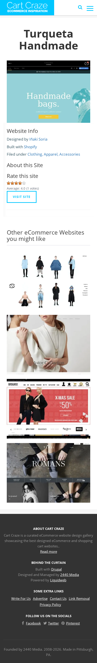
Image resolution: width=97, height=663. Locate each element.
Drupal (56, 569)
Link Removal (79, 598)
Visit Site (21, 197)
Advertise (40, 598)
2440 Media (69, 574)
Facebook (33, 623)
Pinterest (73, 623)
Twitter (53, 623)
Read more (48, 551)
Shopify (30, 146)
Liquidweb (58, 580)
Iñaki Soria (38, 139)
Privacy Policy (50, 604)
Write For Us (21, 598)
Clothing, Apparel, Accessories (54, 154)
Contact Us (58, 598)
